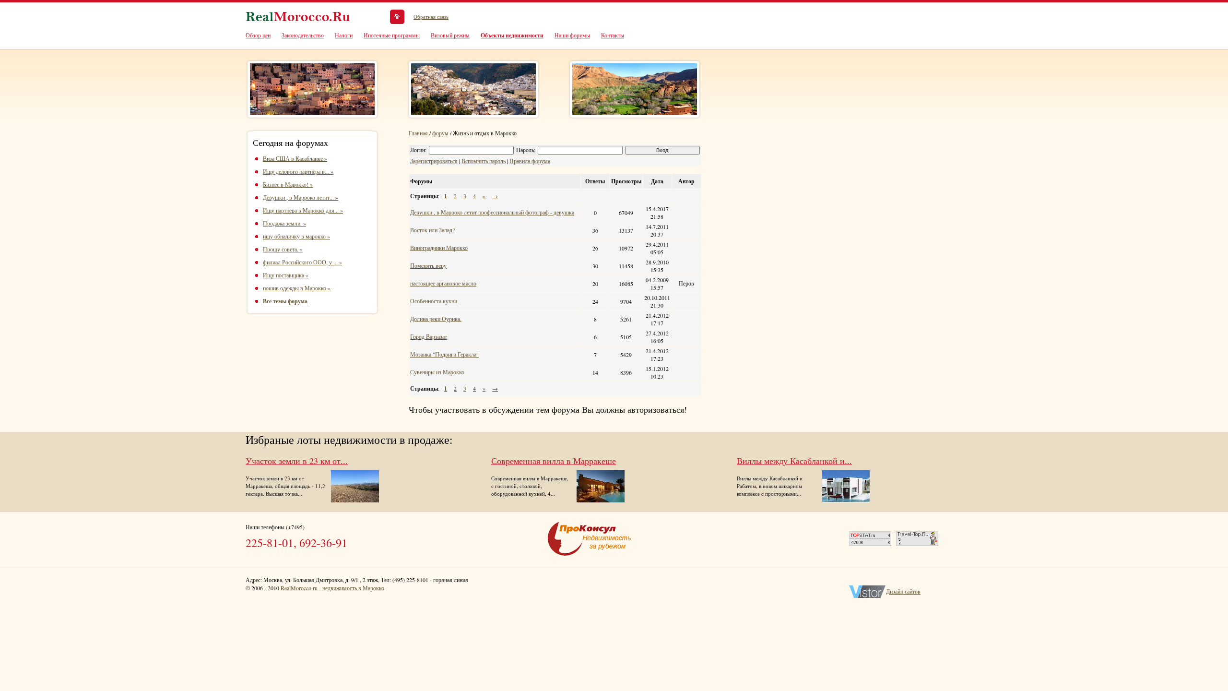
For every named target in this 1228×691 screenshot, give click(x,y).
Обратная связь (431, 16)
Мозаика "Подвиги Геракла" (444, 354)
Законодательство (303, 35)
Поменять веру (428, 265)
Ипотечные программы (392, 35)
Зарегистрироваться (434, 161)
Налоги (344, 35)
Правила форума (529, 161)
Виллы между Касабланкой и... (794, 460)
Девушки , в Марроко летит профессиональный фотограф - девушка (492, 212)
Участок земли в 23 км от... (297, 460)
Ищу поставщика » (285, 275)
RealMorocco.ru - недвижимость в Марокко (332, 588)
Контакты (612, 35)
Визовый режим (450, 35)
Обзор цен (258, 35)
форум (440, 133)
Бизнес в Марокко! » (288, 184)
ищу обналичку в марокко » (296, 236)
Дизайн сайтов (903, 591)
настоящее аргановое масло (443, 283)
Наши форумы (572, 35)
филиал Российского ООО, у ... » (302, 262)
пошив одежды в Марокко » (297, 288)
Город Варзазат (428, 336)
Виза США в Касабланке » (295, 158)
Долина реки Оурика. (435, 318)
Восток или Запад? (432, 230)
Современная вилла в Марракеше (553, 460)
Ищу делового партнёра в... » (298, 171)
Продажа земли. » (284, 223)
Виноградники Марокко (439, 247)
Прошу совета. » (283, 249)
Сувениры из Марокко (437, 372)
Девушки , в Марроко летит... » (300, 197)
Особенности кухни (433, 301)
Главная (418, 133)
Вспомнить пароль (483, 161)
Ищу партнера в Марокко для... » (303, 210)
